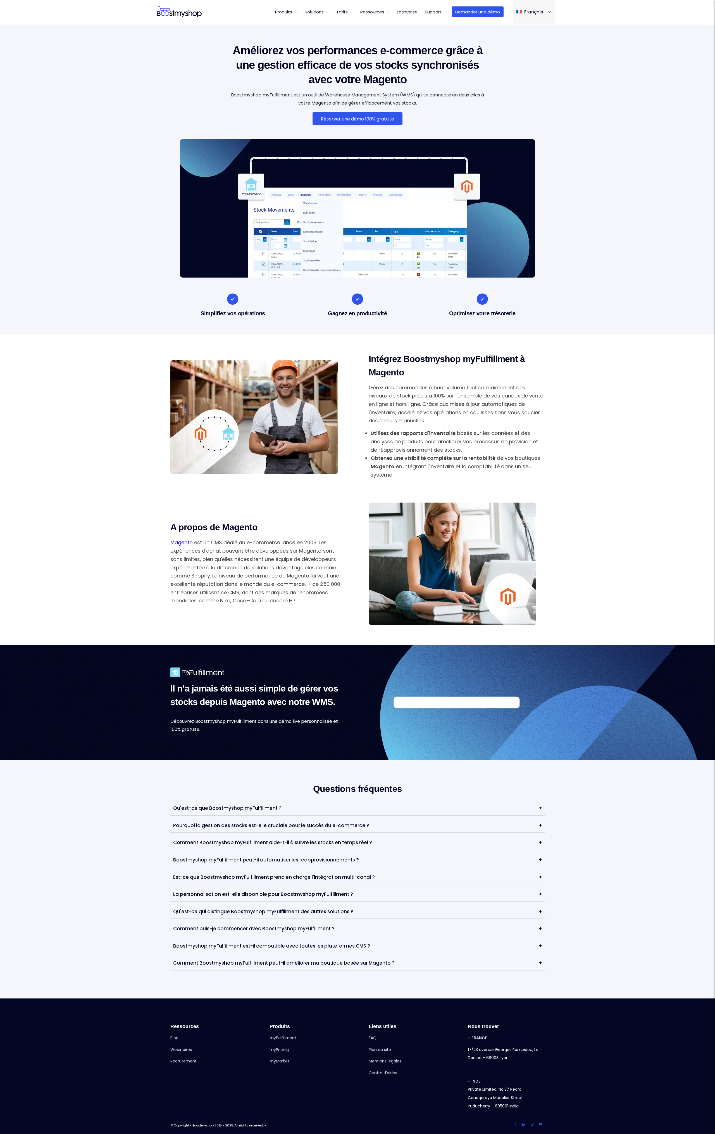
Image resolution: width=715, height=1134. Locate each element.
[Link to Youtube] (540, 1124)
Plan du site (380, 1049)
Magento (181, 542)
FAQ (372, 1038)
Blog (174, 1038)
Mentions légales (385, 1061)
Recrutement (183, 1061)
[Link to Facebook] (515, 1124)
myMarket (279, 1061)
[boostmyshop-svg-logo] (179, 12)
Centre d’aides (383, 1073)
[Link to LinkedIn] (523, 1124)
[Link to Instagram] (532, 1124)
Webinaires (181, 1049)
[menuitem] (286, 12)
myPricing (279, 1049)
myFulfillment (283, 1038)
